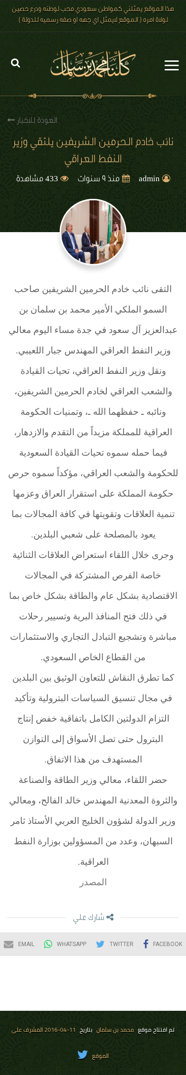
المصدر (93, 882)
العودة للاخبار (36, 121)
